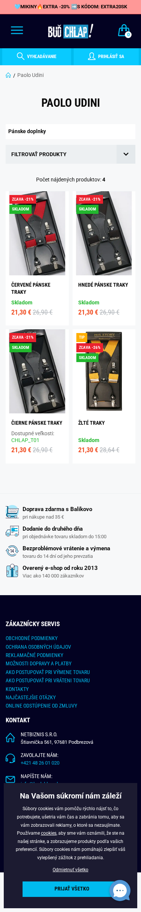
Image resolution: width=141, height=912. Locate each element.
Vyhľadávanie (41, 56)
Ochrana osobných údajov (38, 647)
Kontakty (17, 689)
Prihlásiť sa (110, 56)
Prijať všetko (72, 889)
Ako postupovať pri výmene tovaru (48, 672)
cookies (48, 833)
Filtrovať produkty (39, 154)
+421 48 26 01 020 (40, 763)
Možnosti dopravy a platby (38, 663)
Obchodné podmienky (32, 638)
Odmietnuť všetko (70, 869)
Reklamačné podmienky (34, 655)
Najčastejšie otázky (31, 697)
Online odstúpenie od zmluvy (41, 706)
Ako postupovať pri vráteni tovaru (48, 680)
